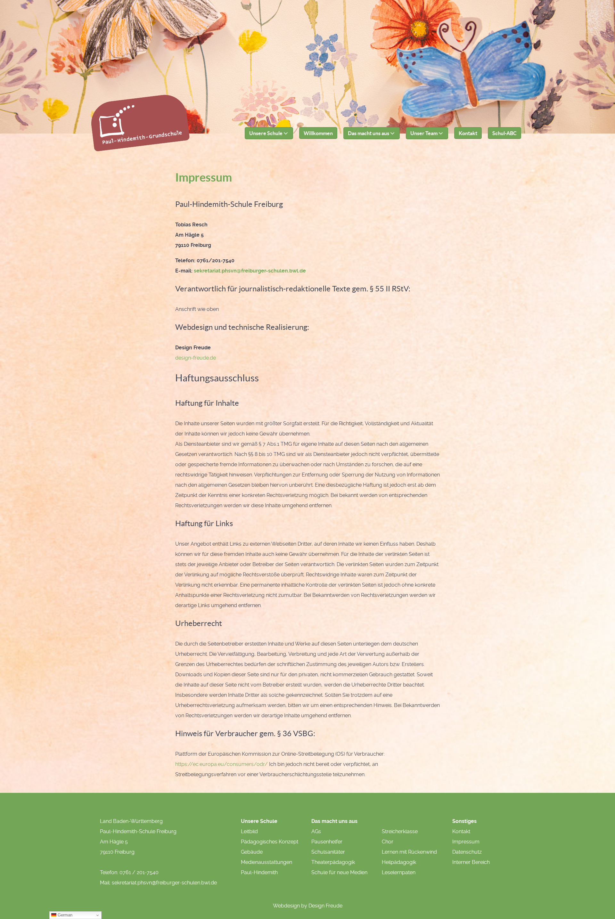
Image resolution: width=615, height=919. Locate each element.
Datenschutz (467, 852)
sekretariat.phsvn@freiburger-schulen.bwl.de (250, 271)
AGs (316, 831)
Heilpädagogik (399, 862)
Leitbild (249, 831)
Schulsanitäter (328, 852)
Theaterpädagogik (333, 862)
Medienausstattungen (266, 862)
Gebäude (252, 852)
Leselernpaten (398, 872)
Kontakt (461, 831)
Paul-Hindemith (259, 872)
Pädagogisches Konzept (269, 842)
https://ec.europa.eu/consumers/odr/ (221, 764)
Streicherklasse (400, 831)
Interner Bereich (471, 862)
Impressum (466, 842)
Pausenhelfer (326, 842)
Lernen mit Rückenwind (409, 852)
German (64, 915)
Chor (387, 842)
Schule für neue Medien (339, 872)
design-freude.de (195, 358)
